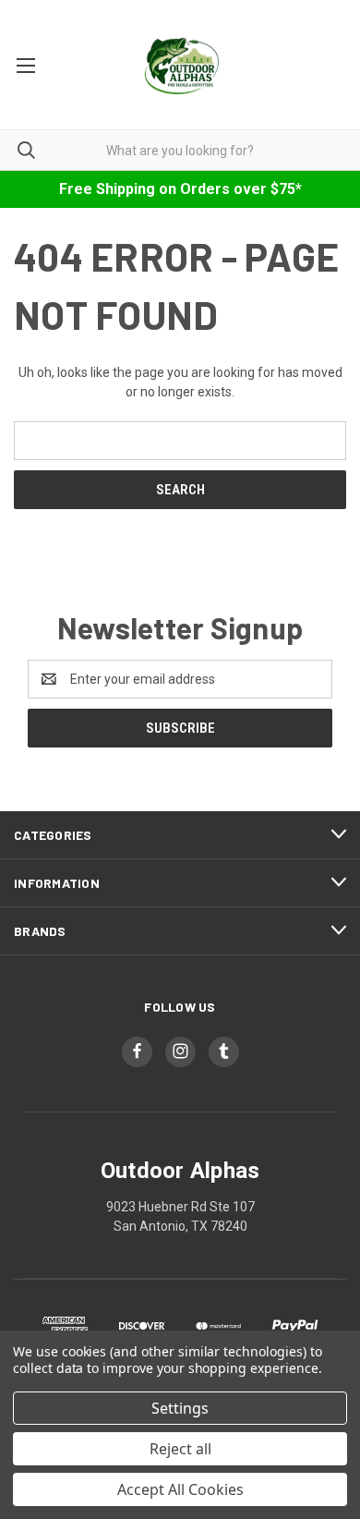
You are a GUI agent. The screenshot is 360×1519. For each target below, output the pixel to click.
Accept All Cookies (180, 1489)
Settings (180, 1408)
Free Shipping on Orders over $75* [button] (180, 189)
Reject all (180, 1449)
